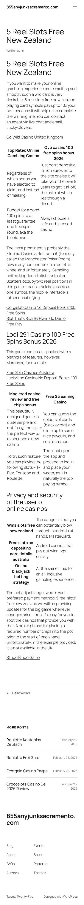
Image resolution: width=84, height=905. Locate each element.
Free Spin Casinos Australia (30, 372)
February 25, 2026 (65, 757)
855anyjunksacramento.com (32, 7)
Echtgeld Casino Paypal (27, 771)
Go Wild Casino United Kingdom (34, 137)
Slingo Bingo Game (23, 657)
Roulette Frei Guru (22, 757)
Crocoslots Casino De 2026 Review (26, 786)
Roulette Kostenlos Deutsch (23, 742)
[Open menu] (75, 7)
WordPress (70, 896)
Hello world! (21, 693)
